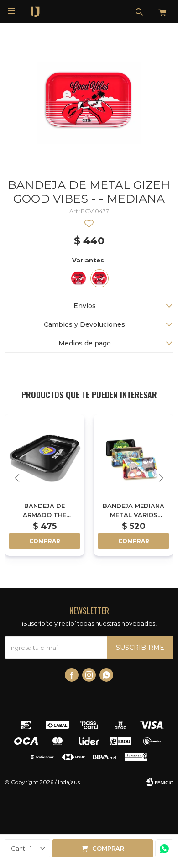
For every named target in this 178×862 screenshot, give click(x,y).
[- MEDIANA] (99, 278)
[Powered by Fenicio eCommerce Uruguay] (159, 782)
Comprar (108, 848)
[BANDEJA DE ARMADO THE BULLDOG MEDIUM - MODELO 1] (44, 454)
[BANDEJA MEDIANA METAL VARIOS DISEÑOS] (133, 454)
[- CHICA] (78, 278)
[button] (139, 11)
